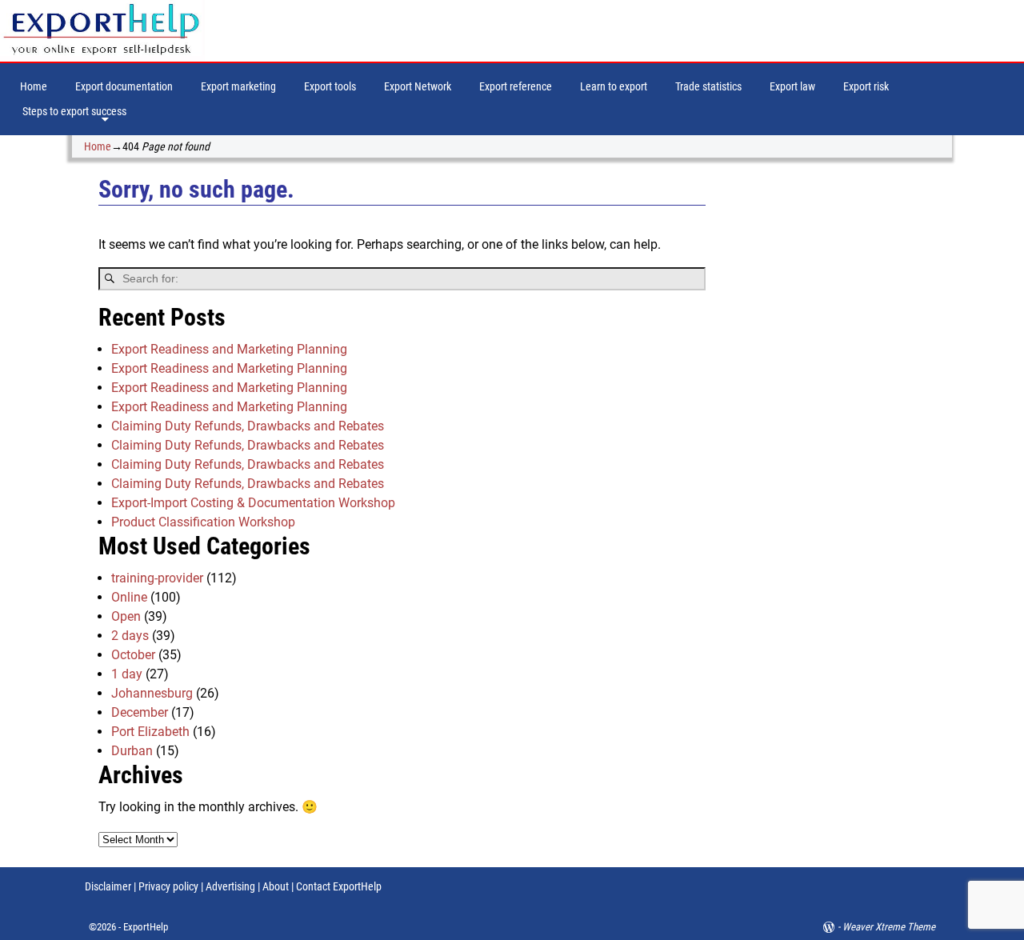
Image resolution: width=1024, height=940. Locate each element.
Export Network (417, 86)
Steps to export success (74, 111)
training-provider (157, 578)
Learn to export (613, 86)
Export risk (866, 86)
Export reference (515, 86)
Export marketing (238, 86)
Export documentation (124, 86)
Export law (792, 86)
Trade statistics (708, 86)
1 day (126, 674)
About (275, 886)
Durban (132, 750)
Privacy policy (167, 886)
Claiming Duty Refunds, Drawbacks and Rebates (247, 426)
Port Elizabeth (150, 731)
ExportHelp (145, 927)
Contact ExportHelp (339, 886)
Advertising (230, 886)
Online (129, 597)
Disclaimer (108, 886)
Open (126, 616)
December (139, 712)
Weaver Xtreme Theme (888, 927)
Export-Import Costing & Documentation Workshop (253, 502)
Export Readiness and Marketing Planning (229, 349)
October (133, 654)
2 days (130, 635)
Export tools (330, 86)
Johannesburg (152, 693)
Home (33, 86)
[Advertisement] (842, 424)
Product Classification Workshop (203, 522)
